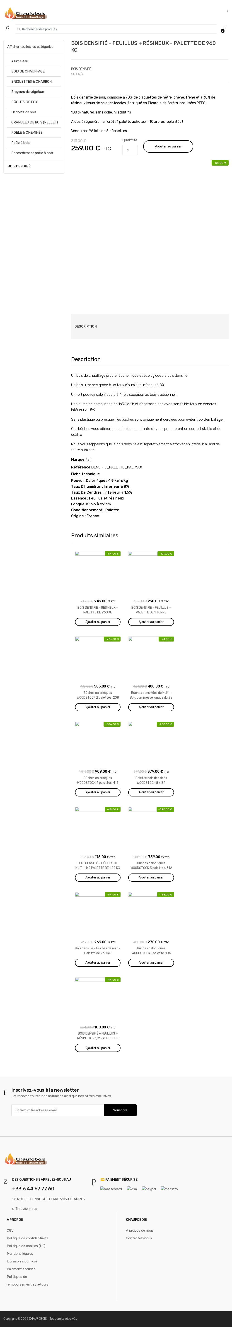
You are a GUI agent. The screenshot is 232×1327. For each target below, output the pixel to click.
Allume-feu (19, 61)
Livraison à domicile (22, 1261)
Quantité (129, 140)
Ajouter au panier (168, 146)
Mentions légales (20, 1254)
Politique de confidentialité (27, 1238)
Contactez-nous (139, 1238)
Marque (78, 459)
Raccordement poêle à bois (32, 153)
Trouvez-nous (26, 1209)
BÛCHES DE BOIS (24, 102)
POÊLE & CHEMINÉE (26, 132)
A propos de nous (140, 1230)
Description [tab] (86, 326)
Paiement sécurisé (21, 1269)
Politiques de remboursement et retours (27, 1280)
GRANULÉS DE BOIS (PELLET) (34, 122)
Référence (80, 467)
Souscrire (120, 1110)
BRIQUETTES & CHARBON (31, 82)
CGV (10, 1230)
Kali (88, 459)
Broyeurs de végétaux (28, 92)
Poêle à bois (20, 143)
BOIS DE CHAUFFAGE (27, 71)
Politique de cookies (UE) (26, 1246)
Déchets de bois (23, 112)
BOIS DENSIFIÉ (81, 69)
